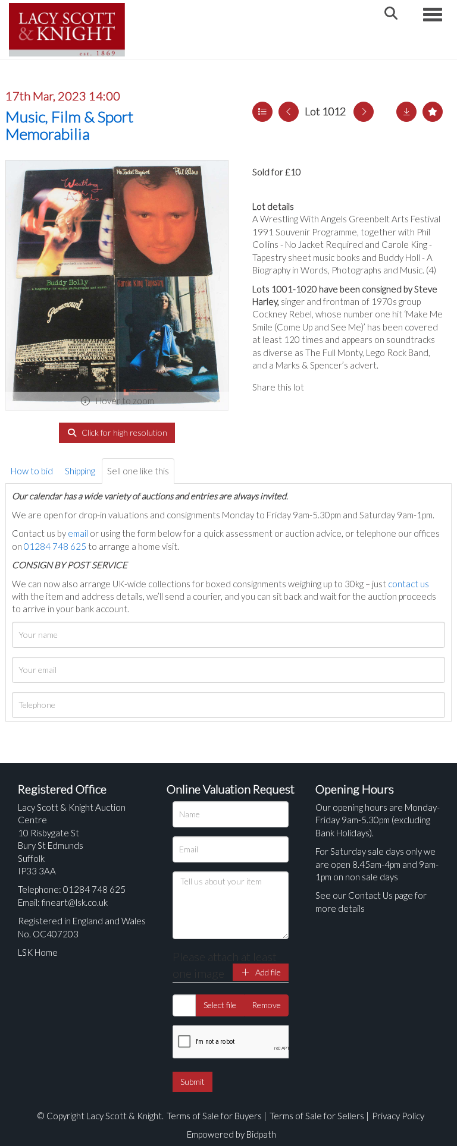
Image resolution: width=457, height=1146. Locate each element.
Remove (266, 1005)
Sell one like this (138, 470)
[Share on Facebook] (323, 387)
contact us (408, 583)
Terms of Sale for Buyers (214, 1115)
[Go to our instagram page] (371, 387)
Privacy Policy (398, 1115)
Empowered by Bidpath (231, 1134)
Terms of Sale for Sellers (317, 1115)
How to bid (32, 470)
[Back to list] (262, 112)
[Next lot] (363, 112)
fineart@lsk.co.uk (75, 902)
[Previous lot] (288, 112)
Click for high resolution (123, 432)
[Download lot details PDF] (406, 112)
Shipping (80, 470)
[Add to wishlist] (432, 112)
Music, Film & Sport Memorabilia (69, 125)
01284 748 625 (55, 546)
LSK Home (38, 952)
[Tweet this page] (347, 387)
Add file (267, 972)
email (78, 533)
